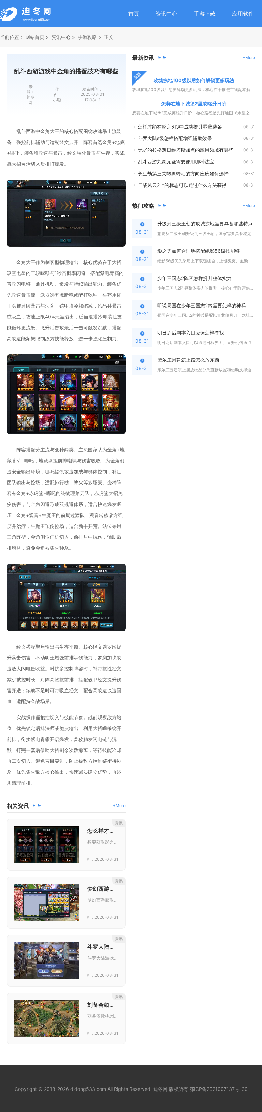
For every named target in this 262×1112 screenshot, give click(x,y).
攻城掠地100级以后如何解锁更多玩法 (194, 80)
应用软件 (243, 13)
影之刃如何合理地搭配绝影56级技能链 (198, 251)
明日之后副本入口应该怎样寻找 (190, 333)
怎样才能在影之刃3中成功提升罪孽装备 (180, 127)
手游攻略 (87, 37)
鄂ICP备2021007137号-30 (218, 1089)
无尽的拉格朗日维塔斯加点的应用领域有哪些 (185, 150)
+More (119, 805)
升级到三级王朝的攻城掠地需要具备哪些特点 (205, 223)
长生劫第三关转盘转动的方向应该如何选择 (183, 173)
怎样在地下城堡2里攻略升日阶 (194, 103)
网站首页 (34, 37)
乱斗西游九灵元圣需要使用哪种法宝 (176, 161)
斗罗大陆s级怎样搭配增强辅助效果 (175, 138)
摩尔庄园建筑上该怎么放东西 (188, 360)
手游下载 (205, 13)
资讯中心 (166, 13)
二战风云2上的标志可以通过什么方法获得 (182, 185)
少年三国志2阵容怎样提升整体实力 (194, 278)
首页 (133, 13)
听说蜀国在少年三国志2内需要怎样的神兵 (201, 305)
